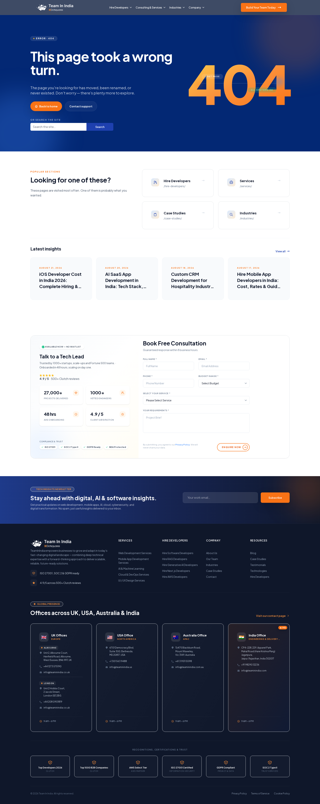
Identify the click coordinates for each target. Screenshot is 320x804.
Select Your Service (156, 393)
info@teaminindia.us (120, 667)
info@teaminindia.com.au (189, 667)
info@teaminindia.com (253, 670)
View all (281, 251)
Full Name (150, 359)
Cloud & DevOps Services (133, 574)
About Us (211, 553)
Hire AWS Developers (174, 576)
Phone (148, 376)
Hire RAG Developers (174, 559)
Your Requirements (156, 410)
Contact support (80, 106)
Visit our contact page (271, 615)
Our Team (212, 559)
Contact (211, 576)
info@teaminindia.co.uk (57, 672)
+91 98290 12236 (250, 664)
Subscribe (275, 497)
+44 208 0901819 (53, 701)
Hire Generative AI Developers (180, 564)
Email (203, 359)
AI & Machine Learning (131, 568)
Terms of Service (260, 793)
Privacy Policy (182, 444)
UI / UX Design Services (131, 580)
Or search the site (45, 119)
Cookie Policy (282, 793)
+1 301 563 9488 (118, 661)
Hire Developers (259, 576)
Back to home (48, 106)
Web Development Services (134, 553)
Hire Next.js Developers (176, 570)
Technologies (258, 570)
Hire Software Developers (177, 553)
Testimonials (258, 564)
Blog (253, 553)
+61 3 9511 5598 (183, 661)
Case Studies (214, 570)
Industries (212, 564)
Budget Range (209, 376)
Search (99, 126)
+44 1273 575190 (52, 666)
